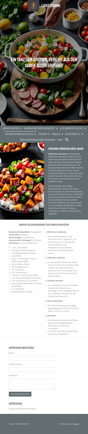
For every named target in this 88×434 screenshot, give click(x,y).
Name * (12, 353)
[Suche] (66, 139)
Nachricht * (13, 375)
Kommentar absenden (20, 394)
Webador (76, 424)
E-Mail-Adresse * (16, 364)
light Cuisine (50, 5)
